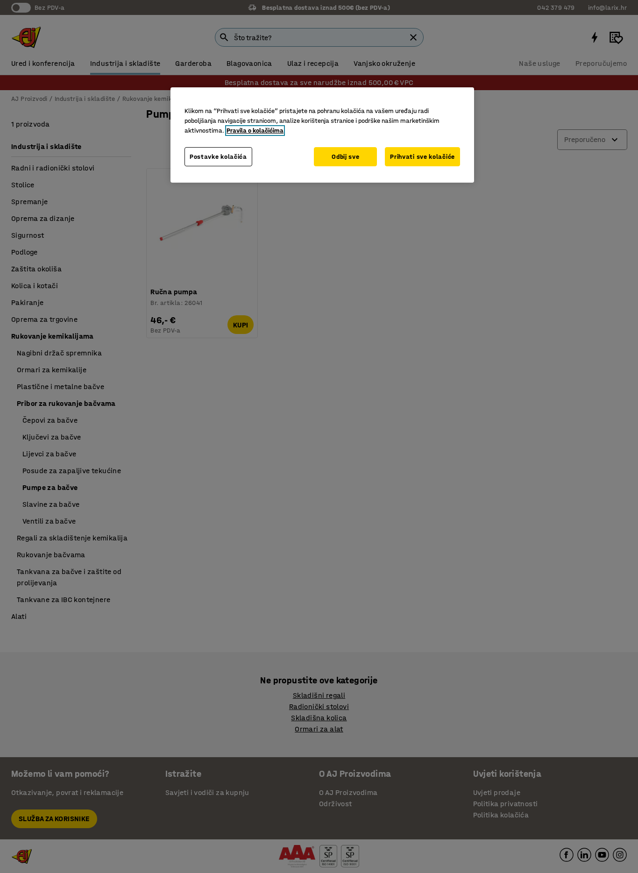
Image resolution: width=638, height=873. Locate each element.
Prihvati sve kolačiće (422, 157)
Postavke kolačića (218, 157)
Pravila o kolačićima (255, 131)
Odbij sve (345, 157)
